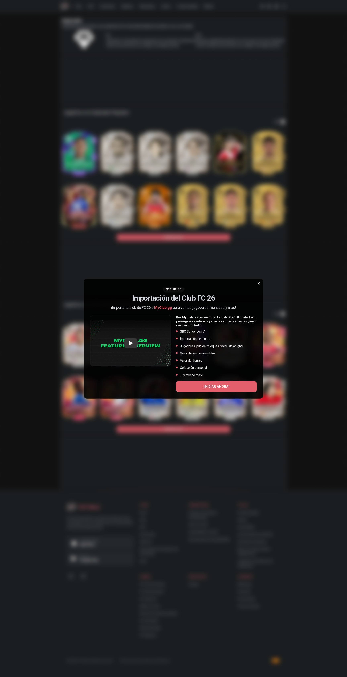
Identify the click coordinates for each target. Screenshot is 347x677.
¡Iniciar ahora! (216, 386)
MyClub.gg (163, 307)
